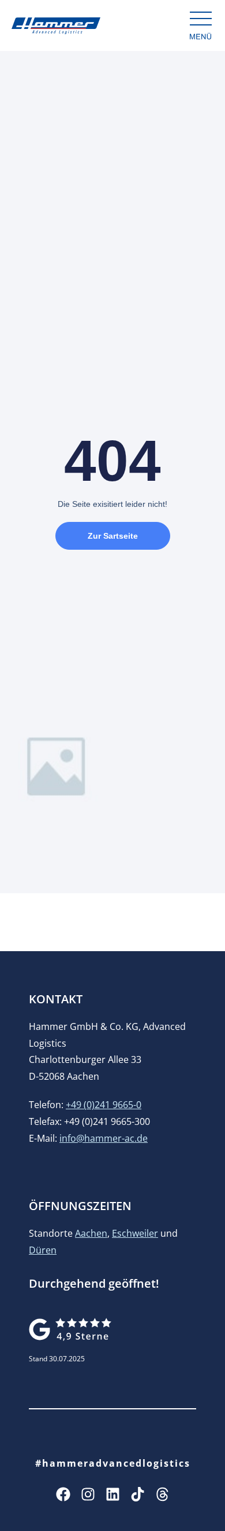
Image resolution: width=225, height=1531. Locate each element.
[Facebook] (63, 1494)
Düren (43, 1250)
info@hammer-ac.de (103, 1138)
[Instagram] (88, 1494)
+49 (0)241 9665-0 (103, 1104)
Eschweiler (135, 1233)
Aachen (91, 1233)
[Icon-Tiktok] (137, 1494)
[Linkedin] (113, 1494)
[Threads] (162, 1494)
